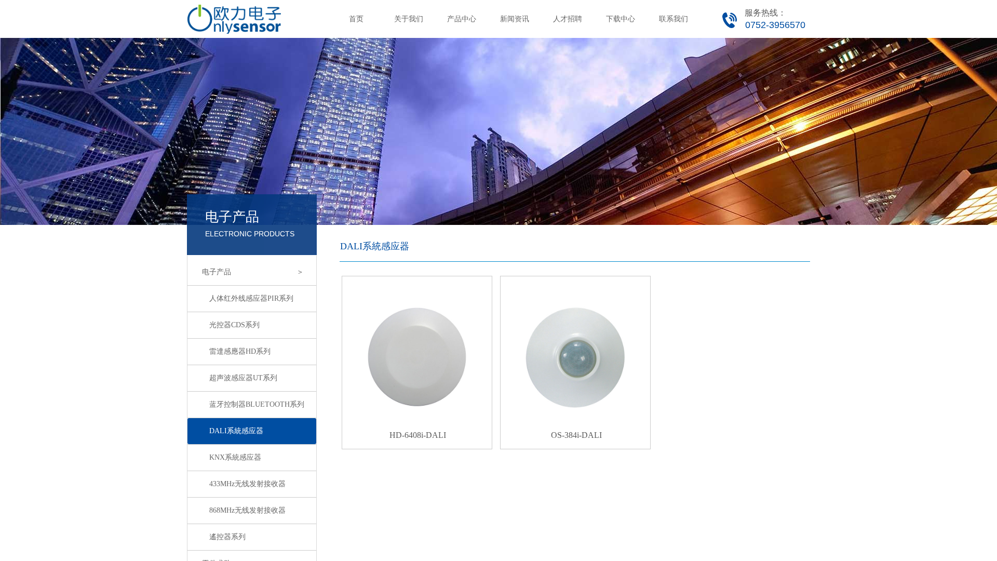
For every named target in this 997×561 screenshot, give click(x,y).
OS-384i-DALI (576, 435)
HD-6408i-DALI (417, 435)
